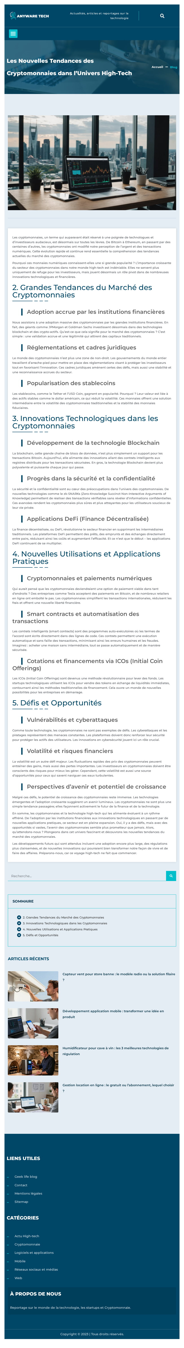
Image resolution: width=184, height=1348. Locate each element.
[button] (162, 15)
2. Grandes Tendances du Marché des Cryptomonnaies (63, 917)
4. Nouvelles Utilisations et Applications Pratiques (60, 929)
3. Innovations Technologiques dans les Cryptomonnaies (65, 923)
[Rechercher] (171, 876)
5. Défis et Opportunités (40, 935)
